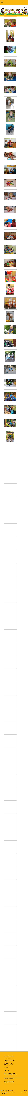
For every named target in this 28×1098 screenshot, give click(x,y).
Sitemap (11, 1090)
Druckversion (6, 1090)
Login (25, 1090)
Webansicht (24, 1092)
